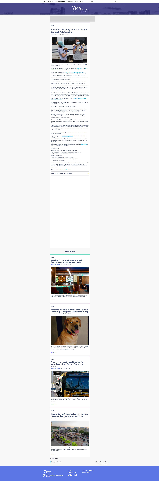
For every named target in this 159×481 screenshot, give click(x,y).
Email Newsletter (86, 472)
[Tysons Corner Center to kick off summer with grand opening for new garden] (70, 433)
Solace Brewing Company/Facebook (62, 169)
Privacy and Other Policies (88, 470)
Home (44, 1)
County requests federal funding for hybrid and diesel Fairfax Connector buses (67, 364)
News (52, 25)
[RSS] (76, 475)
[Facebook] (71, 475)
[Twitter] (69, 475)
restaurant (69, 173)
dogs (57, 173)
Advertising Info (60, 1)
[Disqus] (70, 196)
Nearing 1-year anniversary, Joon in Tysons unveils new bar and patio (67, 261)
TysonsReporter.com (55, 264)
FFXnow (91, 1)
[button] (115, 1)
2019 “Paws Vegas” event (67, 136)
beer (53, 173)
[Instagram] (74, 475)
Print (88, 173)
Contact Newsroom (72, 1)
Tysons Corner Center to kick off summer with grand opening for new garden (69, 415)
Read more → (53, 299)
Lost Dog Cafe (79, 68)
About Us (50, 1)
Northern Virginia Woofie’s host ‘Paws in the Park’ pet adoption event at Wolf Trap (69, 310)
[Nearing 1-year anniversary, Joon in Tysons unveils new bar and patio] (70, 280)
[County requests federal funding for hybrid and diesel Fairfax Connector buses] (70, 384)
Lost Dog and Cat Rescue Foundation (74, 72)
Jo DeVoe (53, 34)
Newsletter (83, 1)
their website (84, 144)
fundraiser (62, 173)
